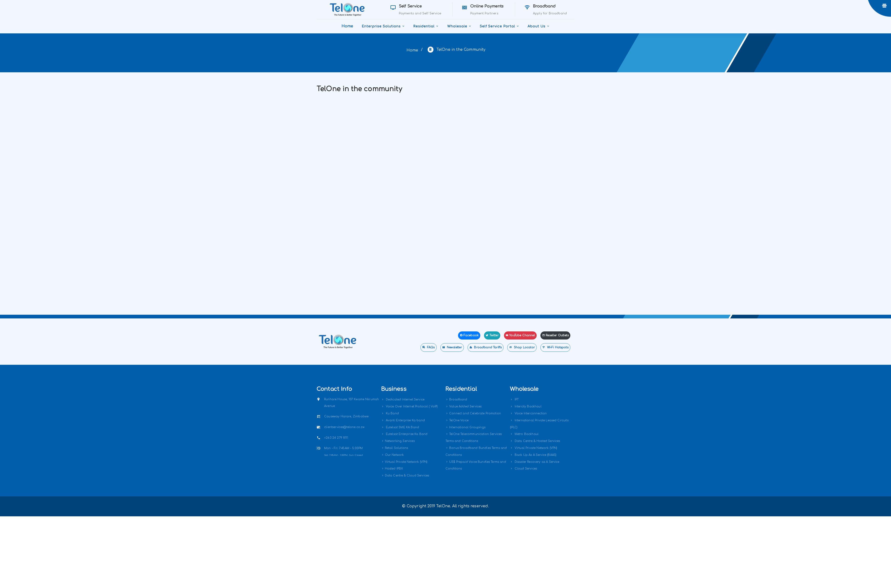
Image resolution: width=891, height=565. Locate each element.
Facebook (471, 335)
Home (347, 26)
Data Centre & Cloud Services (407, 475)
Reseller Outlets (557, 335)
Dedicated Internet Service (404, 399)
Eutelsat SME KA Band (402, 427)
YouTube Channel (522, 335)
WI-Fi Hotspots (557, 347)
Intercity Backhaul (528, 406)
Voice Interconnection (530, 413)
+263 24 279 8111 (336, 437)
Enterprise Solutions (381, 26)
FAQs (430, 347)
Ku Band (392, 413)
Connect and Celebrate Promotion (475, 413)
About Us (537, 26)
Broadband (458, 399)
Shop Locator (524, 347)
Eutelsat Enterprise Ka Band (406, 434)
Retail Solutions (396, 448)
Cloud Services (525, 468)
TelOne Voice (458, 420)
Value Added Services (465, 406)
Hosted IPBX (394, 468)
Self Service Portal (497, 26)
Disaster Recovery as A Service (536, 461)
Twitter (494, 335)
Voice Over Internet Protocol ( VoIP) (411, 406)
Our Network (394, 455)
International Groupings (467, 427)
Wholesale (457, 26)
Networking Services (400, 441)
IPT (516, 399)
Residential (424, 26)
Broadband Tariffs (487, 347)
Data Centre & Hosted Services (537, 441)
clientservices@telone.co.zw (344, 427)
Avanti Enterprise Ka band (405, 420)
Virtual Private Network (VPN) (406, 461)
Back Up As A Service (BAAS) (535, 455)
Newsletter (454, 347)
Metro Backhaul (526, 434)
